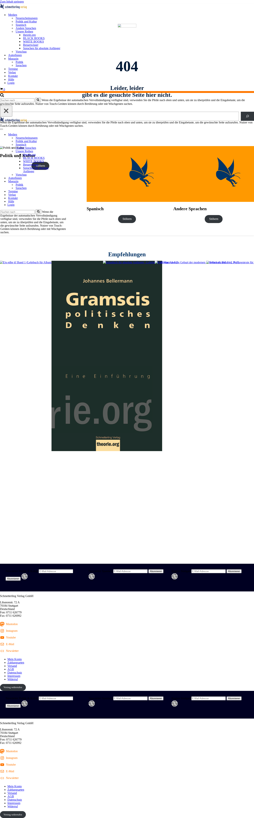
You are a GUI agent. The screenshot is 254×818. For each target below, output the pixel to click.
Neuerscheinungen (27, 18)
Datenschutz (14, 672)
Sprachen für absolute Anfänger (41, 48)
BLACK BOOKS (34, 38)
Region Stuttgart (181, 571)
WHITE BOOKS (33, 41)
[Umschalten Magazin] (65, 181)
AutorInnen (15, 55)
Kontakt (13, 76)
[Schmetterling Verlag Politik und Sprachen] (127, 6)
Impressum (13, 675)
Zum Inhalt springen (12, 1)
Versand (12, 665)
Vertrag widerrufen (13, 687)
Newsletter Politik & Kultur (22, 571)
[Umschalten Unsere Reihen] (65, 151)
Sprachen (21, 65)
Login (11, 82)
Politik (19, 62)
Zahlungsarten (15, 662)
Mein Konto (14, 659)
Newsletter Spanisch (100, 571)
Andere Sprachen (26, 28)
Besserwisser (30, 44)
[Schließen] (6, 111)
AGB (10, 669)
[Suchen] (2, 96)
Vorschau (21, 51)
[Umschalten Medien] (65, 134)
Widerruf (12, 679)
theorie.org (29, 34)
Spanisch (21, 24)
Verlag (12, 72)
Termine (13, 68)
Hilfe (11, 79)
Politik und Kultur (26, 21)
